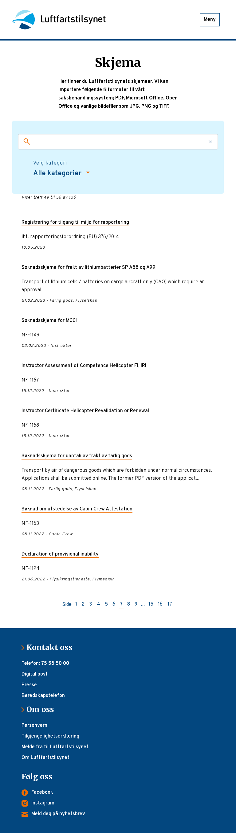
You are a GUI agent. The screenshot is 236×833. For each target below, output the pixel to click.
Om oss (42, 709)
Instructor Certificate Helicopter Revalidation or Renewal (85, 411)
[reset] (210, 141)
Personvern (34, 726)
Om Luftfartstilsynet (45, 758)
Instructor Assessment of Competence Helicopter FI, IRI (84, 366)
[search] (25, 141)
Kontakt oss (52, 647)
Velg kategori (50, 163)
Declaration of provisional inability (60, 554)
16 (160, 605)
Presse (29, 685)
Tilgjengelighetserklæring (50, 736)
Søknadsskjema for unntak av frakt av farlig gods (77, 456)
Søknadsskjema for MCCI (49, 321)
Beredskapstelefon (43, 696)
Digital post (35, 674)
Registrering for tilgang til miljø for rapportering (75, 222)
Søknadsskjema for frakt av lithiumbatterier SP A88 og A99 (88, 268)
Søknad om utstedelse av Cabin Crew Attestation (77, 509)
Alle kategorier (58, 173)
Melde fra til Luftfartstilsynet (55, 747)
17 (169, 605)
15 (150, 605)
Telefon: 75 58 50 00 (45, 664)
